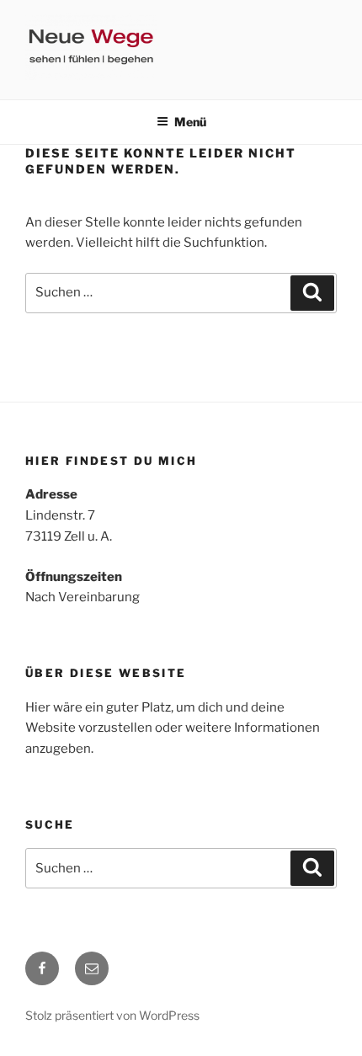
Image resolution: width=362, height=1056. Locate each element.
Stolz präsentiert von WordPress (112, 1015)
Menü (190, 122)
